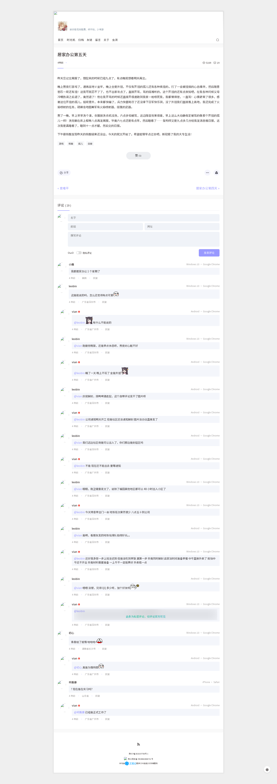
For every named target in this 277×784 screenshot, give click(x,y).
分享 (66, 172)
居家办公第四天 (206, 188)
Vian (73, 23)
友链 (89, 40)
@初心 (78, 667)
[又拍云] (130, 763)
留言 (98, 40)
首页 (61, 40)
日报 (90, 143)
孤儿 (80, 143)
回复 (95, 277)
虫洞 (115, 40)
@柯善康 (79, 712)
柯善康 (73, 682)
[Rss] (138, 744)
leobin (73, 286)
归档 (81, 40)
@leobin (79, 322)
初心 (71, 633)
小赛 (71, 264)
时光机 (71, 40)
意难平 (64, 188)
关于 (106, 40)
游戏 (61, 143)
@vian (78, 346)
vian (74, 311)
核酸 (71, 143)
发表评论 (209, 252)
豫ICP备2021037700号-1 (138, 753)
